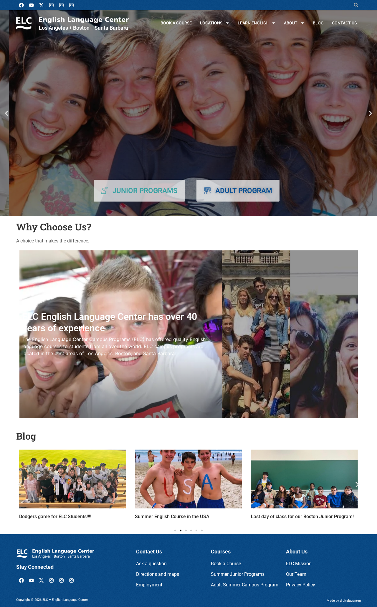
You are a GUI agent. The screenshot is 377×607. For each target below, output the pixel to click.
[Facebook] (21, 5)
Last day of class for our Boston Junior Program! (302, 516)
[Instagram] (51, 5)
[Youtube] (31, 5)
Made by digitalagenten (344, 601)
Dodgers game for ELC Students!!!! (55, 516)
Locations (211, 23)
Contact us (344, 23)
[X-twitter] (41, 5)
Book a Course (176, 23)
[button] (356, 5)
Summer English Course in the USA (172, 516)
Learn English (253, 23)
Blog (318, 23)
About (290, 23)
